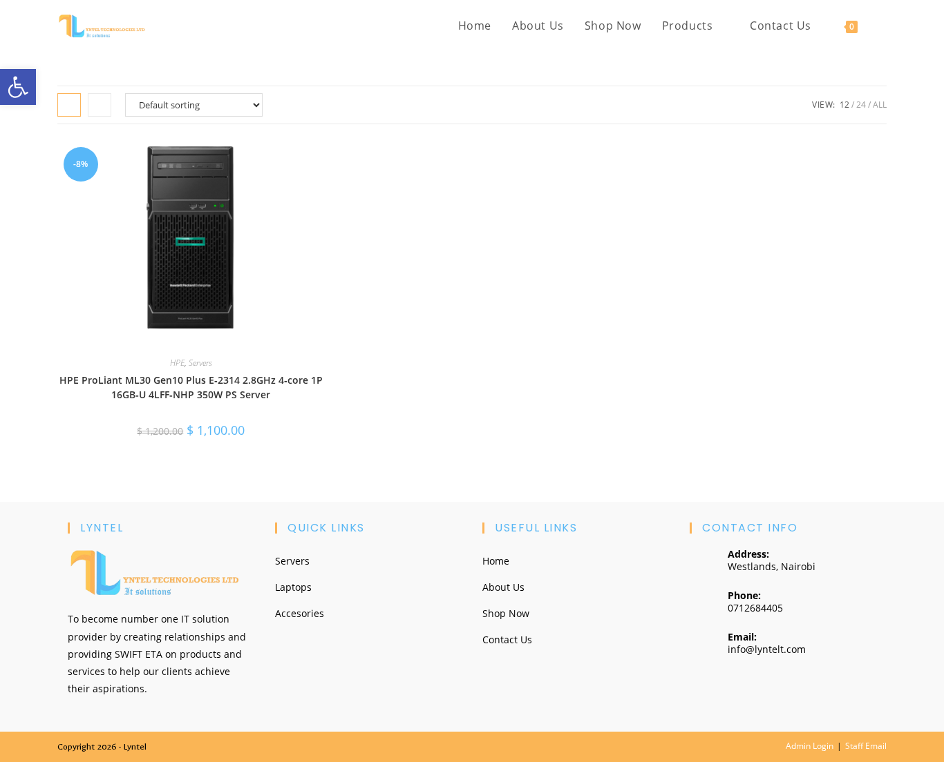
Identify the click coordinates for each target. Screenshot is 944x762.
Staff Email (866, 746)
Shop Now (505, 613)
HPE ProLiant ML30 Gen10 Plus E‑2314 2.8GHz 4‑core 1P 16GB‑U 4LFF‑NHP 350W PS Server (191, 387)
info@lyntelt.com (767, 649)
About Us (503, 587)
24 (861, 104)
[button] (18, 87)
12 (844, 104)
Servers (200, 363)
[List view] (99, 105)
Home (495, 560)
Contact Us (507, 639)
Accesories (299, 613)
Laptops (293, 587)
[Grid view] (69, 105)
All (880, 104)
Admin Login (809, 746)
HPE (177, 363)
